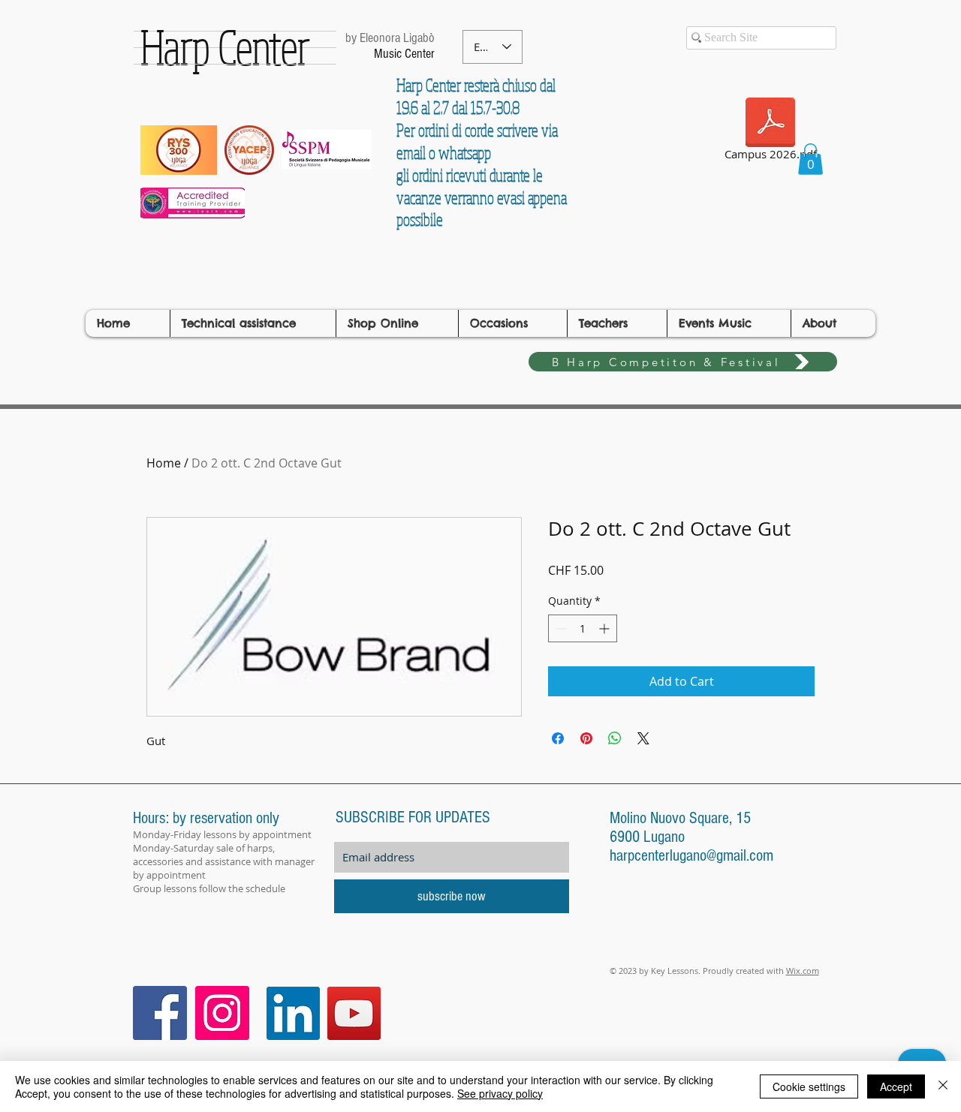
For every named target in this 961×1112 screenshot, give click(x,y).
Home (163, 463)
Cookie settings (809, 1086)
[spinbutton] (582, 628)
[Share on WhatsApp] (615, 738)
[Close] (943, 1086)
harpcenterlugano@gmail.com (691, 855)
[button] (810, 159)
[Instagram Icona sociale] (222, 1013)
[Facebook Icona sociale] (160, 1013)
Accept (896, 1086)
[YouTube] (354, 1013)
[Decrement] (559, 628)
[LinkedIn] (293, 1013)
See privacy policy (500, 1093)
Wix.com (802, 970)
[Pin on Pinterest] (586, 738)
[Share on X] (643, 738)
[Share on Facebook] (558, 738)
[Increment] (605, 628)
